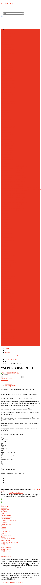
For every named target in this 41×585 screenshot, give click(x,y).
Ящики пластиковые (8, 345)
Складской (4, 69)
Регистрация (9, 3)
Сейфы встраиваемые (6, 124)
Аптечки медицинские (5, 250)
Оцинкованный (6, 65)
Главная (7, 349)
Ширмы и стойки (7, 295)
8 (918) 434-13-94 (6, 551)
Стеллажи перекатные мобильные (5, 231)
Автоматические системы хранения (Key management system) (7, 144)
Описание (8, 384)
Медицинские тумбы (8, 277)
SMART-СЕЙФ (6, 76)
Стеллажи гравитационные (6, 227)
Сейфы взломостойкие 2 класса (6, 110)
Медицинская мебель (8, 46)
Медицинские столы (8, 275)
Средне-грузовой (7, 67)
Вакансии (4, 513)
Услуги (3, 533)
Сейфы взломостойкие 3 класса (6, 114)
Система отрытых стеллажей (8, 308)
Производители (6, 531)
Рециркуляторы (6, 287)
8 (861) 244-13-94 (6, 549)
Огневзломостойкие (8, 94)
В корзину (4, 380)
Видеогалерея (5, 510)
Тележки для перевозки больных (7, 292)
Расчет (18, 168)
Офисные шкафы (7, 304)
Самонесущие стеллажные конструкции (5, 217)
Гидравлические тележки (6, 239)
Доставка (4, 526)
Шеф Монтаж (20, 172)
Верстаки (8, 318)
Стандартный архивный (5, 59)
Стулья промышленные (6, 331)
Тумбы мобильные (7, 184)
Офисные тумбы (6, 302)
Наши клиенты (6, 519)
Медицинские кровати (6, 268)
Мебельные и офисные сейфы (6, 92)
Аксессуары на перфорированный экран (7, 316)
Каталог (7, 352)
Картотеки (4, 172)
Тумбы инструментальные (7, 335)
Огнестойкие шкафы (8, 177)
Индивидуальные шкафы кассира (7, 169)
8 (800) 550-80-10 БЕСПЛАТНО (17, 18)
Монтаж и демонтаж (21, 169)
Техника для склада (7, 44)
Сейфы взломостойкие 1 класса (6, 107)
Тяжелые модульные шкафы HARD (8, 339)
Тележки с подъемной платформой (7, 242)
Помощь (3, 522)
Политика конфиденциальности (12, 582)
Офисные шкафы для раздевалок (8, 306)
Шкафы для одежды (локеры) (8, 194)
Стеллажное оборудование (5, 41)
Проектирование (21, 167)
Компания (4, 506)
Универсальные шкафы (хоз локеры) (8, 187)
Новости (4, 511)
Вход (2, 3)
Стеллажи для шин (7, 73)
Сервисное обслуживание (20, 175)
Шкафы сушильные (7, 203)
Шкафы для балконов (8, 190)
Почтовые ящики (7, 179)
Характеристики (10, 386)
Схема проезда (6, 524)
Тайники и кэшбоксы (8, 135)
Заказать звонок (6, 556)
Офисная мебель (6, 47)
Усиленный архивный (5, 63)
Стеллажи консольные (5, 223)
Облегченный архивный (5, 55)
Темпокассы (5, 183)
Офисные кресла (6, 298)
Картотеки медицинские (5, 258)
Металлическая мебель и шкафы (6, 37)
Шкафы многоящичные (6, 200)
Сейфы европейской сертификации (8, 128)
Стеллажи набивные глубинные (8, 212)
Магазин (4, 508)
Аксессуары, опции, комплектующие (8, 153)
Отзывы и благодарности (9, 520)
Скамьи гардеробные (8, 181)
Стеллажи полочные (8, 33)
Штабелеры (5, 246)
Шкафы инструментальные (7, 342)
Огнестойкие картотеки (5, 97)
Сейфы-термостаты (7, 289)
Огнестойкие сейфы (8, 100)
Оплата (3, 528)
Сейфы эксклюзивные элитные (6, 132)
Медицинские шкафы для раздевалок (6, 284)
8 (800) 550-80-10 (6, 544)
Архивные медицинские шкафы (8, 254)
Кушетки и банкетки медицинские (8, 261)
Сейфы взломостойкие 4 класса (6, 118)
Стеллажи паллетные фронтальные (8, 209)
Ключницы (12, 176)
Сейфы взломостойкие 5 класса (6, 121)
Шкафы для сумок (7, 197)
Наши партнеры (6, 517)
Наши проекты (6, 515)
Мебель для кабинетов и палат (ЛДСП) (8, 264)
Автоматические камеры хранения (7, 149)
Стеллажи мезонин (7, 221)
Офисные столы (6, 300)
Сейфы (3, 35)
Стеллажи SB (8, 71)
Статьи (3, 529)
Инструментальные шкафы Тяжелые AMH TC (7, 325)
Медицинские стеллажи (6, 272)
